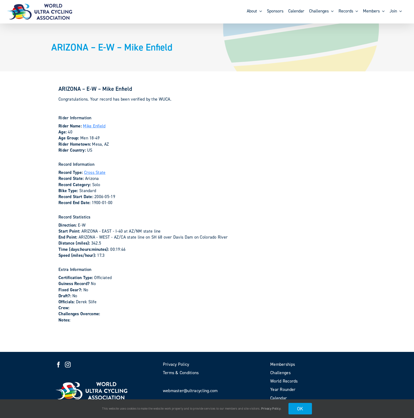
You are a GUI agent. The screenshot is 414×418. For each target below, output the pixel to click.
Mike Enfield (94, 126)
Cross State (95, 172)
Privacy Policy (271, 409)
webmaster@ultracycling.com (190, 391)
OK (300, 409)
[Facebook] (58, 364)
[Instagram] (68, 364)
